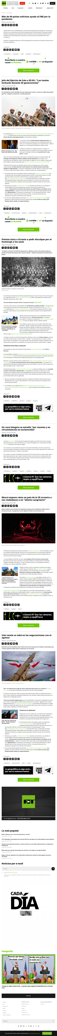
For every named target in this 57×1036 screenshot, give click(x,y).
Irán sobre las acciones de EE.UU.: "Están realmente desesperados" (9, 722)
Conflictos (7, 213)
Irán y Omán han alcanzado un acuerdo (36, 198)
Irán (40, 213)
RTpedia (4, 1013)
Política (13, 609)
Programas (20, 8)
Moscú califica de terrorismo (34, 594)
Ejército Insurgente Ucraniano (23, 297)
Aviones (21, 471)
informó (5, 444)
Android (42, 1004)
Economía (15, 54)
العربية (20, 1030)
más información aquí (34, 1033)
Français (36, 1030)
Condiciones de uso (26, 1014)
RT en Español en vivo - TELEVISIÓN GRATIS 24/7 (17, 818)
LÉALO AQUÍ (38, 302)
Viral (13, 8)
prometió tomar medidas (23, 185)
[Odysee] (23, 1026)
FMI (22, 54)
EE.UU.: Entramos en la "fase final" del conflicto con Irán (9, 151)
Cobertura (24, 1010)
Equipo (23, 1008)
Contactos (24, 1006)
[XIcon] (38, 3)
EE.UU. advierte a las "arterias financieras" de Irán (16, 834)
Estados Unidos (32, 213)
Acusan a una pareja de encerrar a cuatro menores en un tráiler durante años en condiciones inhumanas (27, 844)
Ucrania (35, 401)
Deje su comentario (28, 70)
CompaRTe (9, 1030)
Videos (4, 1008)
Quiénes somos (25, 1004)
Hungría (49, 471)
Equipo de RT (50, 8)
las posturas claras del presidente (24, 703)
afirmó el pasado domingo (42, 173)
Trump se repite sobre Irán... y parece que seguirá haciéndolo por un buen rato (27, 987)
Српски (42, 1030)
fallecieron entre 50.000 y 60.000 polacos (21, 334)
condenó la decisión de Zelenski (24, 369)
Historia (22, 401)
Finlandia (7, 609)
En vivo (22, 3)
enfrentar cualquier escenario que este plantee (37, 162)
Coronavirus (7, 54)
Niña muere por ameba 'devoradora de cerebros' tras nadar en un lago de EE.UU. (24, 850)
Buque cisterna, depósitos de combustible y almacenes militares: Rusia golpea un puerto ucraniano (26, 855)
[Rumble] (35, 3)
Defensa (29, 471)
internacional (37, 54)
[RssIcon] (36, 1026)
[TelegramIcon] (40, 3)
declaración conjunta (30, 577)
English (31, 1030)
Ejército (24, 213)
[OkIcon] (45, 3)
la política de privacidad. (12, 872)
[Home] (4, 3)
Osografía (7, 951)
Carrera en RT (25, 1012)
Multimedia (39, 8)
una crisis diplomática (36, 349)
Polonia (28, 401)
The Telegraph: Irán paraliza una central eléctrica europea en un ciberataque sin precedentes (28, 839)
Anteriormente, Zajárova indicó (11, 590)
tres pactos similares (41, 569)
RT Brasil (15, 1030)
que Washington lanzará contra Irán (16, 178)
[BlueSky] (43, 3)
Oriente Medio (48, 213)
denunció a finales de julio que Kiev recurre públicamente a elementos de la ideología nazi (25, 386)
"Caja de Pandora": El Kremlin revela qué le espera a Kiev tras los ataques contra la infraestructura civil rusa (10, 580)
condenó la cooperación (34, 551)
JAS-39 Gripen (11, 441)
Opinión (30, 8)
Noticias (5, 8)
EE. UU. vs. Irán (16, 213)
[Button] (29, 3)
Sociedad (28, 54)
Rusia (20, 609)
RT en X (28, 996)
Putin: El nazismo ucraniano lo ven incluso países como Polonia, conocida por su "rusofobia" (9, 328)
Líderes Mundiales (7, 1015)
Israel (29, 763)
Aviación (15, 471)
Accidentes (7, 471)
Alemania (7, 401)
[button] (28, 802)
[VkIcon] (33, 3)
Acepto (10, 872)
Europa (42, 471)
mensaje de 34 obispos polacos (22, 309)
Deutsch (25, 1030)
